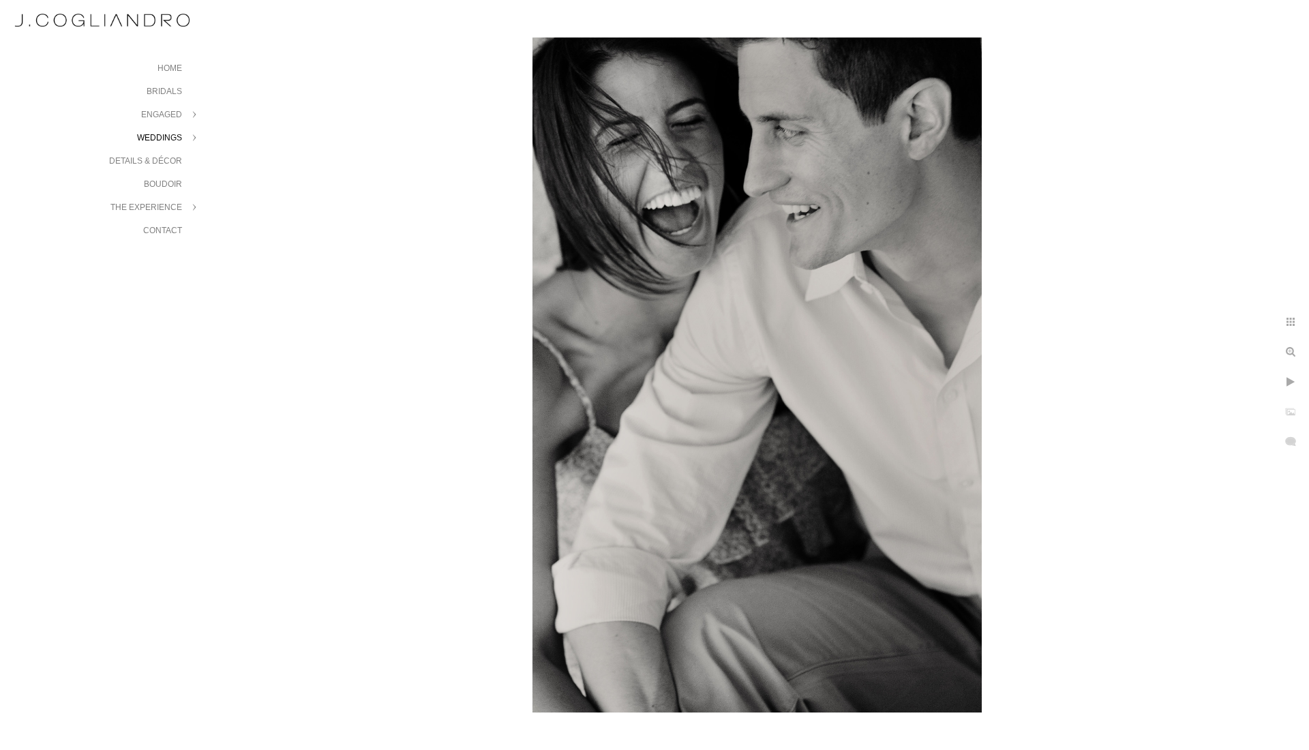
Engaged (161, 114)
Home (169, 68)
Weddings (159, 137)
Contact (162, 230)
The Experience (146, 207)
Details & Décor (145, 161)
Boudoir (163, 184)
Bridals (164, 91)
